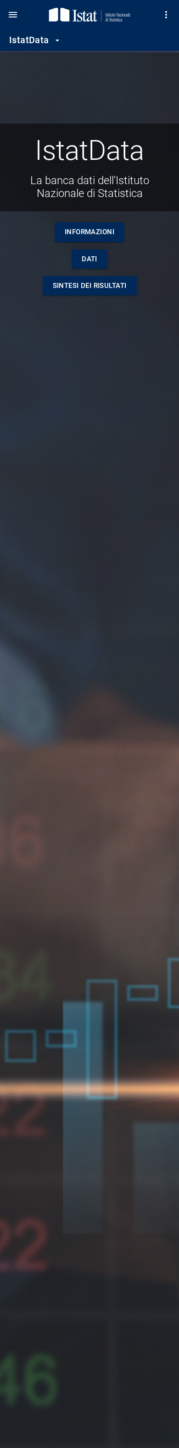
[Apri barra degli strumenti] (166, 15)
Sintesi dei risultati (90, 286)
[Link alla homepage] (89, 15)
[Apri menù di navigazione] (13, 15)
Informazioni (89, 232)
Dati (89, 259)
